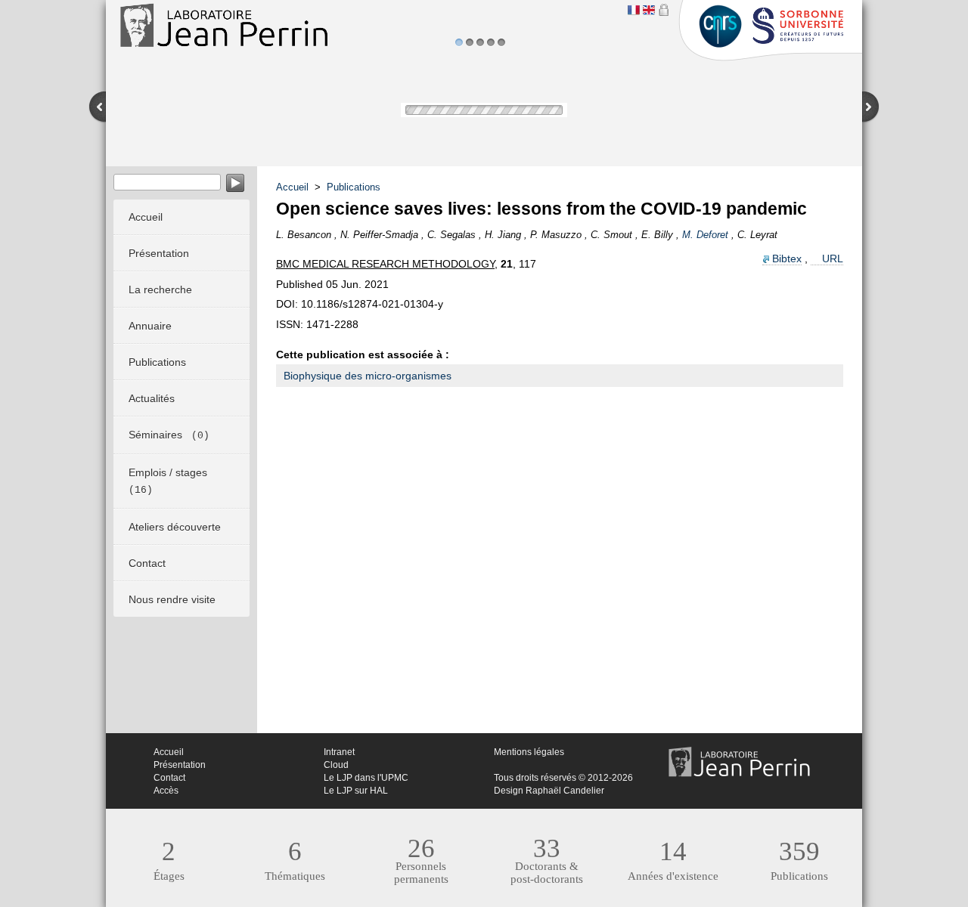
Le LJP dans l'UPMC (366, 777)
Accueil (292, 187)
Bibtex (787, 258)
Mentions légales (529, 752)
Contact (169, 777)
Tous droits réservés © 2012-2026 (563, 777)
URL (832, 258)
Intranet (339, 752)
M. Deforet (705, 234)
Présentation (180, 765)
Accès (166, 790)
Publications (353, 187)
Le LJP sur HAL (356, 790)
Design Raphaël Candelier (549, 790)
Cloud (336, 765)
